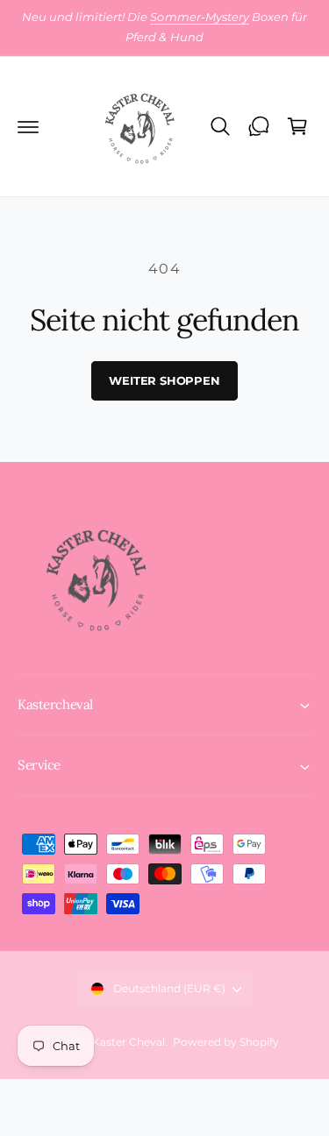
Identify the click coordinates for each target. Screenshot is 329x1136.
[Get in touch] (259, 126)
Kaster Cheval (128, 1042)
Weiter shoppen (164, 380)
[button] (28, 126)
